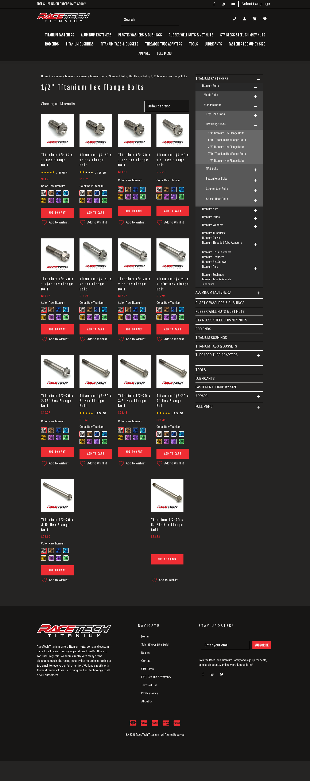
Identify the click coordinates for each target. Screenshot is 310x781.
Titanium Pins (210, 266)
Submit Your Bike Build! (155, 644)
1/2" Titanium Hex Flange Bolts (226, 160)
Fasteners (56, 76)
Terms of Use (149, 685)
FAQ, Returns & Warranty (156, 677)
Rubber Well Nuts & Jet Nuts (191, 35)
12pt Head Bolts (215, 114)
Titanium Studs (211, 217)
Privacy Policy (149, 693)
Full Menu (204, 406)
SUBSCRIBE (262, 645)
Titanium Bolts (98, 76)
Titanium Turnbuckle (214, 233)
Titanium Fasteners (76, 76)
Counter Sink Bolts (217, 188)
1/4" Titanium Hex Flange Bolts (226, 133)
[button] (259, 79)
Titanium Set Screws (214, 261)
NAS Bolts (212, 168)
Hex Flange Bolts (139, 76)
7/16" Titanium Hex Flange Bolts (227, 153)
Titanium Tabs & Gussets (119, 44)
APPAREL (202, 396)
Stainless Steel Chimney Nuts (242, 35)
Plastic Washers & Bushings (140, 35)
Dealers (145, 653)
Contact (146, 661)
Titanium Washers (212, 225)
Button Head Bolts (216, 178)
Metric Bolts (211, 94)
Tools (193, 44)
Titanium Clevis (211, 237)
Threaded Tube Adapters (216, 355)
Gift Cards (147, 669)
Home (44, 76)
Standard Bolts (118, 76)
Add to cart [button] (57, 212)
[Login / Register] (244, 18)
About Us (147, 701)
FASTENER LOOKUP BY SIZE (247, 44)
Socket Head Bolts (217, 199)
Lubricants (213, 44)
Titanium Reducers (213, 257)
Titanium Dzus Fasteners (216, 252)
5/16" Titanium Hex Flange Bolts (227, 140)
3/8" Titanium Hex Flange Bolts (226, 146)
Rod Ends (52, 44)
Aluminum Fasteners (213, 292)
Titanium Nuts (210, 209)
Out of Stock (167, 559)
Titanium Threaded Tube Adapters (222, 242)
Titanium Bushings (80, 44)
